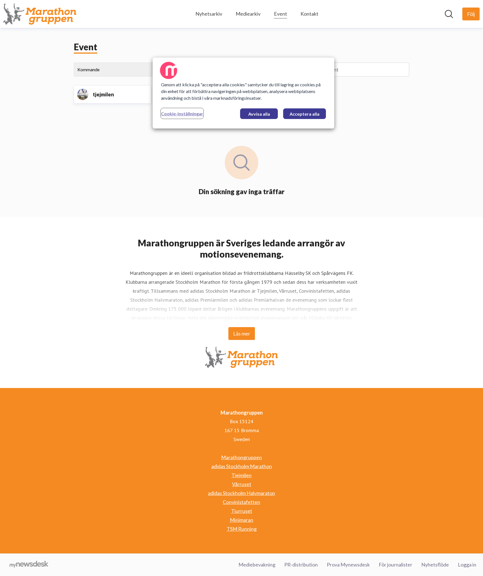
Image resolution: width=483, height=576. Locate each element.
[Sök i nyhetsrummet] (448, 13)
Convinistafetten (241, 502)
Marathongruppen (241, 457)
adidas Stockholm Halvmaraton (241, 493)
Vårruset (241, 484)
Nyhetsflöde (435, 564)
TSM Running (242, 529)
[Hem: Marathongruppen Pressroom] (39, 14)
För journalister (395, 564)
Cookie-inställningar (182, 113)
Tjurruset (241, 511)
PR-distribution (301, 564)
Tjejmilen (241, 475)
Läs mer (241, 333)
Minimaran (241, 520)
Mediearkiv (248, 14)
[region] (243, 93)
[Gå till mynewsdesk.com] (29, 564)
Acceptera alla (304, 113)
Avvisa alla (259, 113)
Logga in (467, 564)
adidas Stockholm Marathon (241, 466)
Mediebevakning (256, 564)
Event (280, 14)
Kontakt (309, 14)
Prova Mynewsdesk (348, 564)
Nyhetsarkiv (208, 14)
